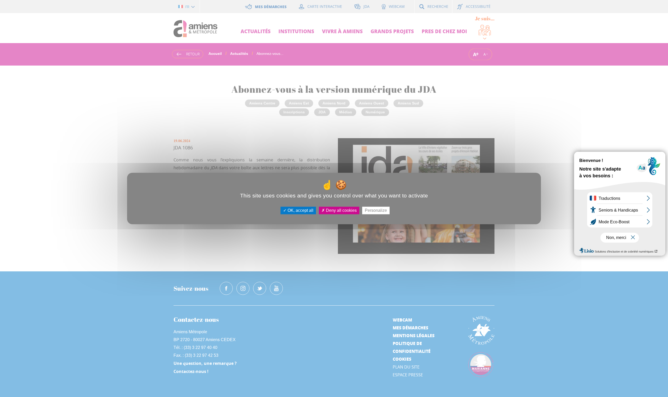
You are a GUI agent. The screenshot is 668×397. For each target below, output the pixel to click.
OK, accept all (300, 210)
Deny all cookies (341, 210)
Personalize (376, 210)
